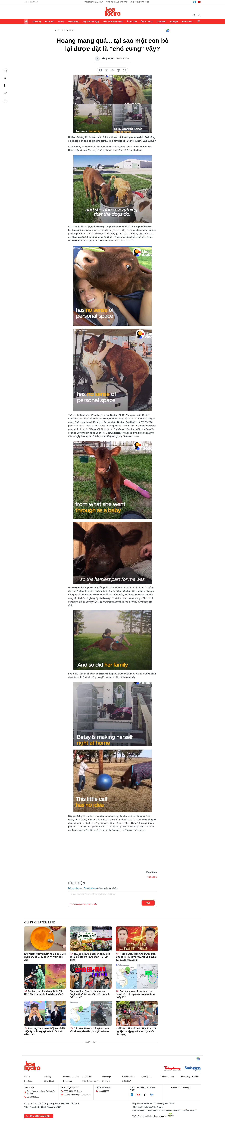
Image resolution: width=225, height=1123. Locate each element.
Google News (168, 30)
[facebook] (194, 2)
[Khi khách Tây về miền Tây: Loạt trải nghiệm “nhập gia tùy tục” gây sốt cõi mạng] (137, 1013)
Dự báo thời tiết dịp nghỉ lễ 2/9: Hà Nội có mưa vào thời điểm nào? (43, 992)
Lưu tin (5, 85)
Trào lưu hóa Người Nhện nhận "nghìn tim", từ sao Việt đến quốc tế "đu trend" (90, 994)
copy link (112, 70)
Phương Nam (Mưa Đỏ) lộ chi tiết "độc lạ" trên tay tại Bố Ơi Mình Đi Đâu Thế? (44, 1031)
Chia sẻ (5, 78)
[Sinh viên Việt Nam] (193, 1068)
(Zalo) (79, 1091)
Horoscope (187, 21)
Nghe (5, 70)
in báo (118, 70)
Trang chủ (26, 21)
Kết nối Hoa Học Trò (91, 1081)
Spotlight (174, 21)
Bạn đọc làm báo (39, 1116)
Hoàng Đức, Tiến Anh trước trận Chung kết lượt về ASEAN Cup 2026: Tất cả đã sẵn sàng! (136, 957)
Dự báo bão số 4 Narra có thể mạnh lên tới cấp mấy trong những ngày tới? (135, 994)
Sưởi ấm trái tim (128, 1077)
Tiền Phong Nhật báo (116, 2)
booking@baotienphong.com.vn (77, 1094)
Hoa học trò (32, 1066)
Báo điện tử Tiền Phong (112, 11)
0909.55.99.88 (70, 1091)
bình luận (124, 70)
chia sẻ (100, 70)
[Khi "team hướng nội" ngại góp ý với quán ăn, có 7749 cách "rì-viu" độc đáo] (45, 938)
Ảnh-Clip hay (146, 21)
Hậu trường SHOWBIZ (113, 21)
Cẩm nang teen (167, 1077)
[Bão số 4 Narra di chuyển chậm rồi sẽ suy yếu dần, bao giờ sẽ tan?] (91, 1013)
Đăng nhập (73, 888)
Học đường (73, 21)
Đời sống (37, 21)
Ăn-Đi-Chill (132, 21)
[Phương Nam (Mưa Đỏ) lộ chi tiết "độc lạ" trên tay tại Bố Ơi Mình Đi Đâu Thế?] (45, 1013)
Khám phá (49, 21)
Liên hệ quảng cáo (70, 1088)
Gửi (148, 903)
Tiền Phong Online (94, 2)
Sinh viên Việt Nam (140, 2)
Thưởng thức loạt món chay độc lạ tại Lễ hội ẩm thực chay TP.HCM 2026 (90, 957)
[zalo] (153, 1094)
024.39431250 (33, 1097)
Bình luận (5, 92)
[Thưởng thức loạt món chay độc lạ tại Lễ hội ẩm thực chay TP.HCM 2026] (91, 938)
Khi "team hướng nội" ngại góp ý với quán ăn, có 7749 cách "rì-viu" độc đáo (45, 957)
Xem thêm (199, 21)
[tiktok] (146, 1094)
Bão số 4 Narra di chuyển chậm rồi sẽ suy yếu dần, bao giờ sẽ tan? (89, 1030)
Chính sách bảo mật (180, 1088)
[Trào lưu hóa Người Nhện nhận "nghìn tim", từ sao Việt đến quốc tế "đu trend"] (91, 976)
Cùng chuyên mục (39, 922)
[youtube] (199, 2)
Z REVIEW (161, 21)
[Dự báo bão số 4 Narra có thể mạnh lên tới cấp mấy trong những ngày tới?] (137, 976)
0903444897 (104, 1091)
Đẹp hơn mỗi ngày (91, 21)
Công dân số (49, 1081)
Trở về (5, 100)
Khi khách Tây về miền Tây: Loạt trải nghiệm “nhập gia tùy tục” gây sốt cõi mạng (136, 1031)
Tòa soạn (29, 1088)
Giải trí (61, 21)
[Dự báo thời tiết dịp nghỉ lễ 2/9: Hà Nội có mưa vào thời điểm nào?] (45, 976)
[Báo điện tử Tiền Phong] (172, 1068)
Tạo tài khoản (90, 888)
